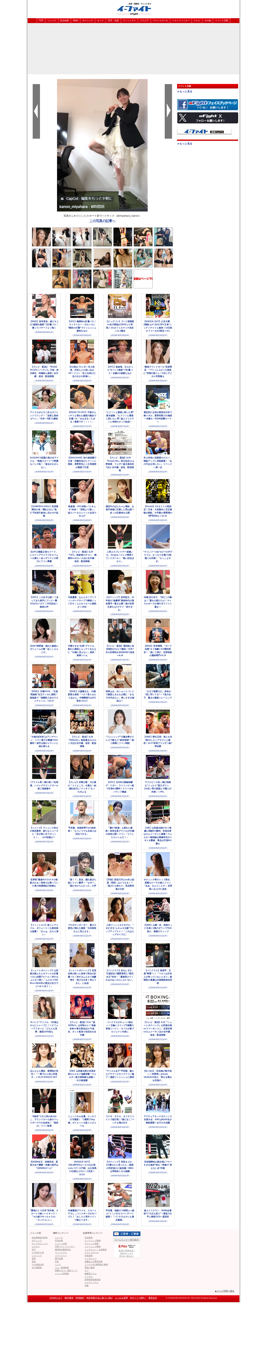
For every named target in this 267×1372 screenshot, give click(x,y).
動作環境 (69, 1298)
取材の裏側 (90, 1267)
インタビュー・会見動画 (96, 1249)
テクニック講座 (92, 1243)
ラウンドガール (160, 20)
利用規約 (80, 1298)
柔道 (34, 1258)
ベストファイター (181, 20)
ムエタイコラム (92, 1282)
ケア (87, 1270)
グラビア (144, 20)
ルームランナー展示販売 (127, 1239)
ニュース (51, 20)
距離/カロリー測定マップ (66, 1270)
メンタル (89, 1276)
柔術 (34, 1261)
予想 (57, 1261)
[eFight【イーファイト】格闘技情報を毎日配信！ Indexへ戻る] (133, 8)
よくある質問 (121, 1298)
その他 (207, 20)
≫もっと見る (184, 91)
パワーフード (61, 1255)
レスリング (37, 1255)
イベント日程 (221, 20)
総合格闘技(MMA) (40, 1237)
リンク (58, 1264)
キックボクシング (40, 1243)
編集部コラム (91, 1273)
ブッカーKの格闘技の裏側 (96, 1264)
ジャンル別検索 (62, 1273)
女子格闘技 (37, 1267)
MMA (75, 20)
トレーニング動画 (93, 1246)
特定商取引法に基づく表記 (99, 1298)
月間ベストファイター (65, 1246)
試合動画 (89, 1237)
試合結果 (64, 20)
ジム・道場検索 (62, 1267)
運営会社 (152, 1298)
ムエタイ (36, 1246)
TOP (41, 20)
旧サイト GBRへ (138, 1298)
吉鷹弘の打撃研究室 (94, 1261)
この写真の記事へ (102, 221)
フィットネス (129, 20)
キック (100, 20)
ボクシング (87, 20)
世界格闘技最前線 (93, 1279)
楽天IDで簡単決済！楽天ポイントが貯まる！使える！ (127, 1253)
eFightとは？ (56, 1298)
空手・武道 (113, 20)
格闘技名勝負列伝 (63, 1249)
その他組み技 (38, 1264)
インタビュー (91, 1258)
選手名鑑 (59, 1258)
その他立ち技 (38, 1252)
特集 (87, 1285)
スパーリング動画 (93, 1240)
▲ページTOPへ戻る (224, 1291)
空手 (34, 1249)
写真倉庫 (89, 1255)
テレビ (197, 20)
